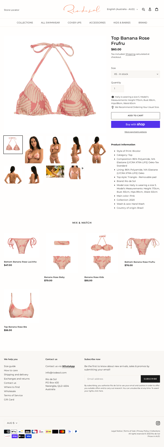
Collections (155, 431)
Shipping (130, 54)
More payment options (136, 132)
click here (98, 391)
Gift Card (9, 399)
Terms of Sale (129, 431)
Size (113, 68)
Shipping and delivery (16, 374)
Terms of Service (13, 395)
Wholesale (10, 391)
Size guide (10, 366)
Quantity (116, 82)
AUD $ (10, 423)
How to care (11, 370)
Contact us (10, 382)
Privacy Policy (143, 431)
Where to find (12, 387)
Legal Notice (116, 431)
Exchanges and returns (17, 378)
